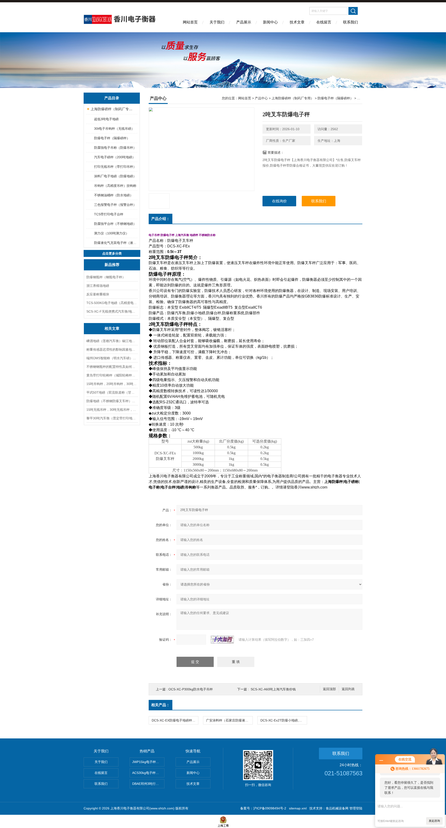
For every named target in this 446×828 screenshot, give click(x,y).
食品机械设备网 (337, 808)
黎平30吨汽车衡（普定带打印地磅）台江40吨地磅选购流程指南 (112, 418)
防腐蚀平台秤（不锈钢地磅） (115, 224)
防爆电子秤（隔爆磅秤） (112, 138)
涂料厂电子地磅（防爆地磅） (115, 176)
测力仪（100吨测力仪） (111, 233)
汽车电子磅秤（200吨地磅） (114, 157)
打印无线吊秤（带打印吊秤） (115, 166)
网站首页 (190, 22)
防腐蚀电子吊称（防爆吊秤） (115, 147)
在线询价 (279, 201)
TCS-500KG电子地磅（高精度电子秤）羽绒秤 (112, 303)
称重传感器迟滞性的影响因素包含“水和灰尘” (112, 349)
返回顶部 (329, 689)
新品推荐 (112, 265)
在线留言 (323, 22)
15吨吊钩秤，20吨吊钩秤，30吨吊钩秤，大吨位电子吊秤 (112, 384)
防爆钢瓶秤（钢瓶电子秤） (105, 277)
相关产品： (160, 705)
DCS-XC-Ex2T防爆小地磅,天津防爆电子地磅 (283, 720)
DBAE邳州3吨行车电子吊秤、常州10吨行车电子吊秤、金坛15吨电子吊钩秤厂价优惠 (148, 784)
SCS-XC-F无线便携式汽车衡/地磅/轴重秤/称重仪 (112, 311)
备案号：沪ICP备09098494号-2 (263, 808)
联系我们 (350, 22)
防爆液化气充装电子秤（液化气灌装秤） (115, 243)
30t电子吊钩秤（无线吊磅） (114, 128)
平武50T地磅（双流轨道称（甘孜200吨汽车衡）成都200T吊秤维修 (112, 392)
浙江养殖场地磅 (97, 286)
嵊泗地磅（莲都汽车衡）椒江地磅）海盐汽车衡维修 (112, 341)
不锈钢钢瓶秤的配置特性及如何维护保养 (112, 367)
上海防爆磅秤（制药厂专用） (112, 109)
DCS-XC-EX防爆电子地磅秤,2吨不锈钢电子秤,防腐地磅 (175, 720)
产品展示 (243, 22)
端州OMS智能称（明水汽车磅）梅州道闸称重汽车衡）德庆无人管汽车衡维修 (112, 358)
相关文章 (112, 328)
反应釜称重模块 (97, 294)
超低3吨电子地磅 (106, 119)
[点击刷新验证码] (222, 640)
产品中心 (261, 98)
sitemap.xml (298, 808)
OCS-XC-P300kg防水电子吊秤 (190, 689)
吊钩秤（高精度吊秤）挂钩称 (115, 186)
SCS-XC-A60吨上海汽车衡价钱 (273, 689)
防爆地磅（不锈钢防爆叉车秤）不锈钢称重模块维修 (112, 401)
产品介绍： (160, 219)
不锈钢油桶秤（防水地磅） (113, 195)
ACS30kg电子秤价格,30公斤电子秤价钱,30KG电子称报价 (148, 773)
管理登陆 (355, 808)
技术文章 (297, 22)
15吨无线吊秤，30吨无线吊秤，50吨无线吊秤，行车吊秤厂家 (112, 409)
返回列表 (348, 689)
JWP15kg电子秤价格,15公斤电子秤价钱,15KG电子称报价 (148, 762)
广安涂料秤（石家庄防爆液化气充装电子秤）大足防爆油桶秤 (229, 720)
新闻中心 (270, 22)
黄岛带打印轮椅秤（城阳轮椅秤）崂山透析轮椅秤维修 (112, 375)
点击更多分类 (112, 253)
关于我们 (217, 22)
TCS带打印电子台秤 (108, 214)
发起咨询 (434, 820)
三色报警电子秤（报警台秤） (115, 205)
